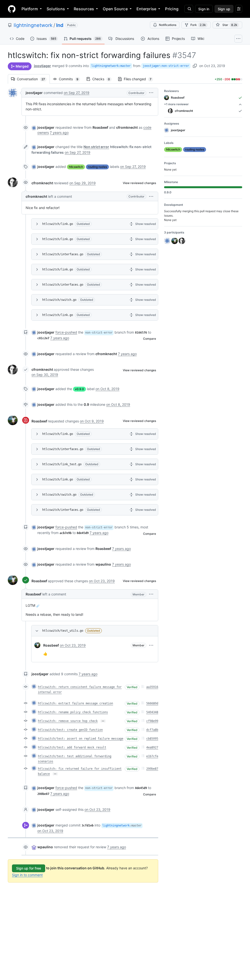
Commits (71, 79)
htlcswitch (76, 167)
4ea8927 (152, 747)
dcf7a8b (152, 730)
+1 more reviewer (176, 104)
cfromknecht (42, 183)
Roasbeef (39, 421)
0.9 (86, 404)
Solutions (56, 8)
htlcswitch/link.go (57, 224)
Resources (84, 8)
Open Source (115, 8)
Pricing (171, 8)
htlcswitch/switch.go (59, 300)
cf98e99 (152, 721)
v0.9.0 (79, 389)
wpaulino (45, 847)
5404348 (152, 712)
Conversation (33, 79)
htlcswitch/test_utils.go (62, 630)
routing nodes (97, 167)
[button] (151, 92)
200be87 (152, 768)
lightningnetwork (33, 25)
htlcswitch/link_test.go (62, 464)
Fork (198, 25)
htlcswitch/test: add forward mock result (72, 747)
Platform (29, 8)
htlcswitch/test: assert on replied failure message (80, 738)
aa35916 (152, 687)
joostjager (42, 66)
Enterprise (146, 8)
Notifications (167, 25)
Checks (103, 79)
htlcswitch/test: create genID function (70, 730)
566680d (152, 703)
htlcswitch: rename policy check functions (73, 712)
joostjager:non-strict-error (166, 66)
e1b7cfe (152, 756)
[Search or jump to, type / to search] (188, 9)
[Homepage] (12, 9)
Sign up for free (28, 868)
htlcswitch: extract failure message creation (75, 703)
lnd (59, 25)
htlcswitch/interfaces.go (62, 254)
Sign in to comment (27, 875)
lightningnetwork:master (111, 66)
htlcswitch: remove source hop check (68, 721)
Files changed (140, 79)
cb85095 (152, 738)
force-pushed (66, 332)
